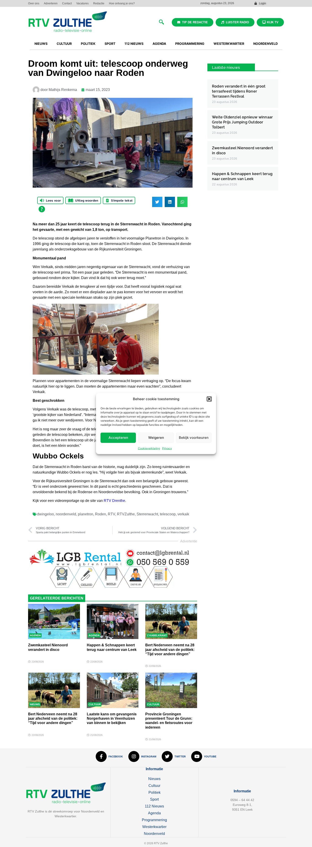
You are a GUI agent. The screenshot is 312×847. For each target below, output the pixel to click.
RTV (111, 514)
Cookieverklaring (149, 448)
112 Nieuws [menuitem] (133, 43)
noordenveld (66, 514)
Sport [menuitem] (110, 43)
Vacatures (82, 3)
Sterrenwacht (147, 514)
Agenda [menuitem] (159, 43)
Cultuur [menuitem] (64, 43)
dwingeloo (45, 514)
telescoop (168, 514)
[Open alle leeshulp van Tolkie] (42, 209)
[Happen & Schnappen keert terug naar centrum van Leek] (113, 621)
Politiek (154, 792)
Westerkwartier (154, 827)
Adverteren (51, 3)
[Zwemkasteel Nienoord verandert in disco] (54, 621)
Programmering (154, 820)
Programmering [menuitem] (189, 43)
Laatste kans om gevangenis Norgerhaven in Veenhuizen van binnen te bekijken (112, 718)
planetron (85, 514)
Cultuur (95, 704)
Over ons (33, 3)
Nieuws (35, 704)
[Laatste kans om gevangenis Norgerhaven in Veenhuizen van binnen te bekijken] (113, 690)
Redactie (98, 3)
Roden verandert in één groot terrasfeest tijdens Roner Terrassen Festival (239, 91)
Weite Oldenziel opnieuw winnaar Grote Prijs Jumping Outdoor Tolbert (242, 122)
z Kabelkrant (157, 635)
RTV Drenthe (114, 501)
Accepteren (118, 437)
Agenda (35, 635)
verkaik (183, 514)
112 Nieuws (154, 806)
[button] (209, 399)
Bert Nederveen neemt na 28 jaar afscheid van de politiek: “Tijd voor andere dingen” (170, 649)
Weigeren (156, 437)
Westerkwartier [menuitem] (229, 43)
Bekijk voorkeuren (194, 437)
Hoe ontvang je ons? (122, 3)
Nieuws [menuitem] (41, 43)
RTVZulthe (126, 514)
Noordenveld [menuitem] (265, 43)
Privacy (167, 448)
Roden (100, 514)
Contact (67, 3)
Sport (154, 799)
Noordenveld (154, 834)
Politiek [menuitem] (88, 43)
